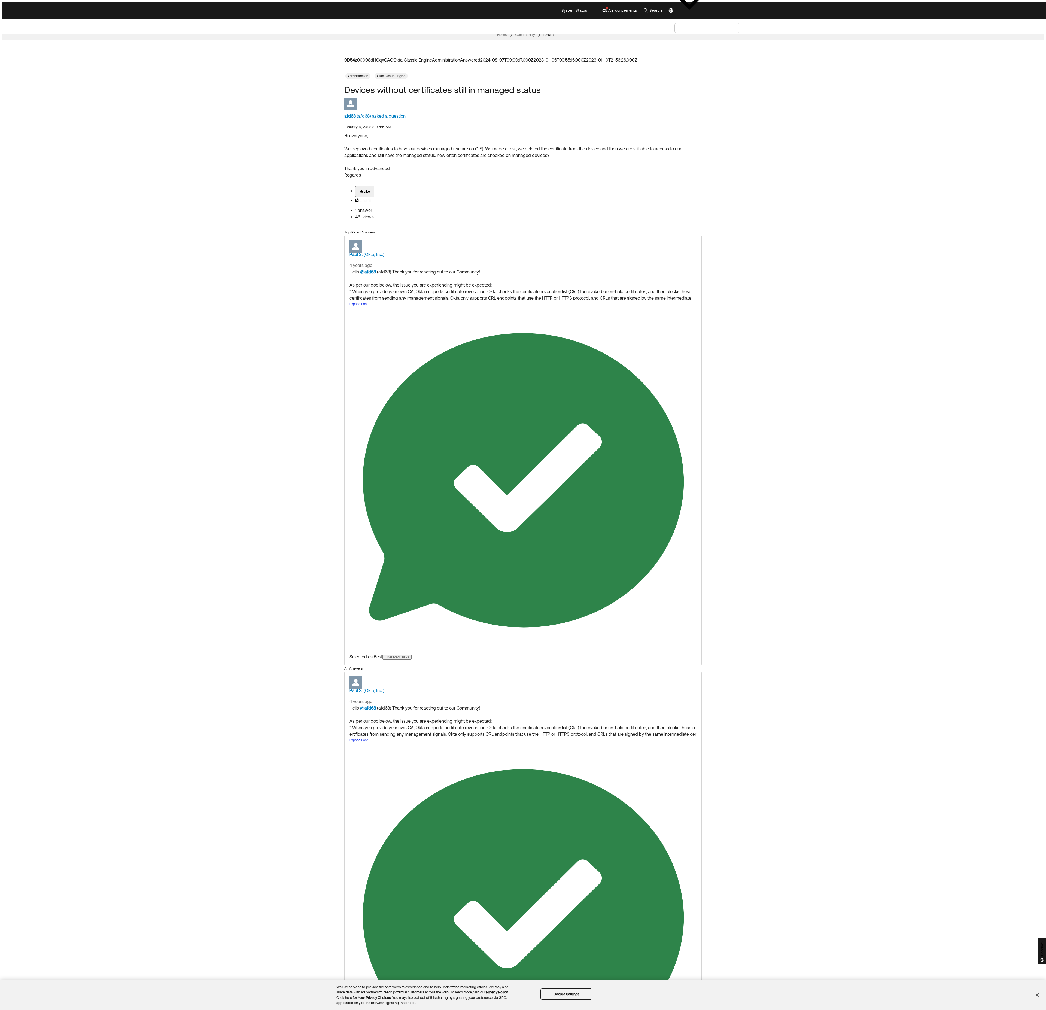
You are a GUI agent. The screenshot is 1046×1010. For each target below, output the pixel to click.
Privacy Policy (497, 992)
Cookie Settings (566, 994)
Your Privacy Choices (374, 998)
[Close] (1037, 995)
